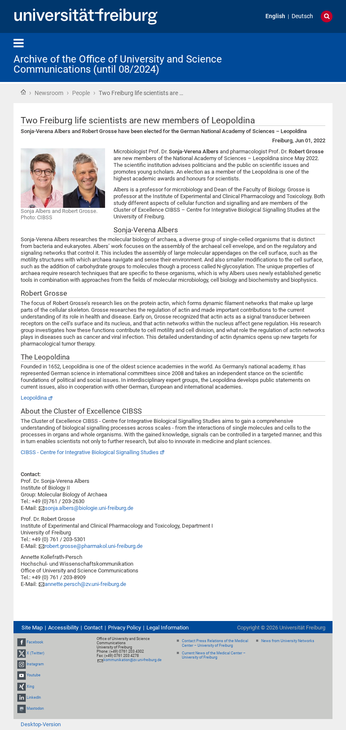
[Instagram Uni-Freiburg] (21, 664)
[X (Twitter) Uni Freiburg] (21, 653)
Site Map (32, 627)
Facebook (35, 642)
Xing (30, 686)
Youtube (34, 675)
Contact (93, 627)
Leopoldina (34, 398)
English (275, 16)
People (81, 93)
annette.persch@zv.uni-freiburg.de (85, 584)
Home (23, 92)
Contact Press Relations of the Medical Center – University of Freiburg (215, 643)
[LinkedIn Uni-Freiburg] (21, 697)
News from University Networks (287, 641)
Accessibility (63, 627)
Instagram (35, 664)
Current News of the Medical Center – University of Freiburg (214, 655)
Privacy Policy (124, 627)
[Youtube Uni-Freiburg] (21, 675)
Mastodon (35, 708)
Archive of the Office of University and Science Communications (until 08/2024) (118, 64)
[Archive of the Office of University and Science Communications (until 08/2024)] (291, 57)
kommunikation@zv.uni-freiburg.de (132, 660)
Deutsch (302, 16)
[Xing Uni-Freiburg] (21, 686)
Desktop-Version (41, 724)
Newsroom (49, 93)
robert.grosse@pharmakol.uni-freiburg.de (94, 546)
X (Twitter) (35, 653)
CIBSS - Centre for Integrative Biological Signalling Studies (90, 452)
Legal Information (167, 627)
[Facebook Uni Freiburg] (21, 642)
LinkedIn (34, 697)
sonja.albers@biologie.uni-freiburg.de (89, 508)
